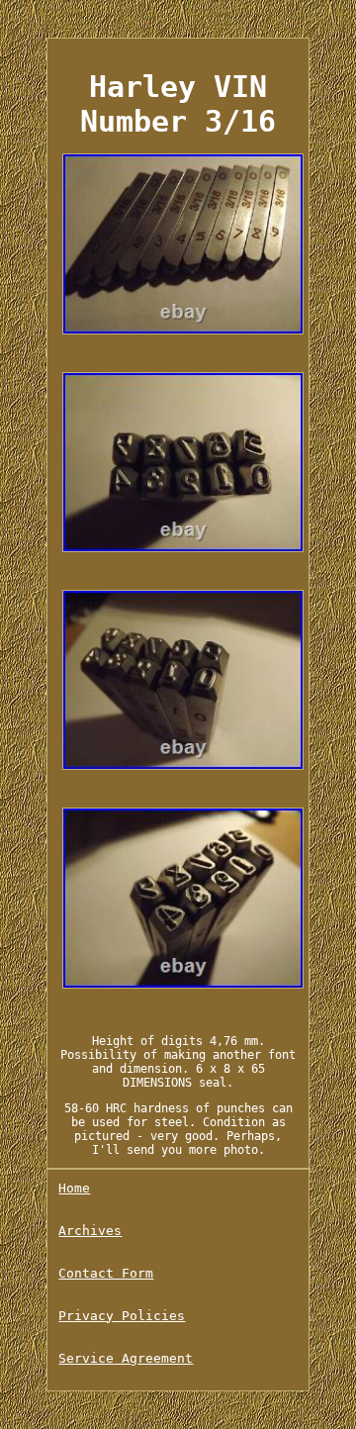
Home (74, 1188)
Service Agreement (125, 1358)
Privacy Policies (121, 1315)
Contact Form (105, 1273)
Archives (90, 1230)
